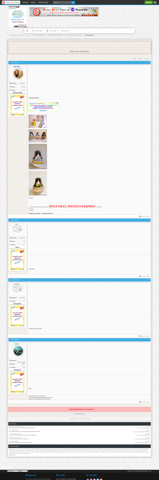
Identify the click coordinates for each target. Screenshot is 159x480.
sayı (100, 452)
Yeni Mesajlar (38, 31)
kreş (80, 450)
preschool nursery (49, 452)
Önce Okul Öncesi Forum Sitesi (140, 471)
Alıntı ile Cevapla (145, 216)
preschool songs (59, 452)
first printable (122, 449)
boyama (18, 449)
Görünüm (146, 58)
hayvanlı (32, 450)
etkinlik (96, 449)
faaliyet (110, 449)
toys (22, 453)
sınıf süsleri (113, 452)
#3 (149, 279)
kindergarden (68, 450)
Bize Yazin (130, 471)
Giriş (149, 2)
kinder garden (60, 450)
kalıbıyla (44, 450)
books (13, 449)
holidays (37, 450)
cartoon (28, 449)
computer (47, 449)
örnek (140, 450)
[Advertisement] (63, 22)
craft (56, 449)
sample (88, 452)
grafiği (10, 450)
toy (19, 453)
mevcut (113, 450)
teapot (132, 452)
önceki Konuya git (74, 418)
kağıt (55, 450)
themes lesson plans (144, 452)
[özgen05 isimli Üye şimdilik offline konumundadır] (17, 350)
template (137, 452)
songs (103, 452)
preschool (23, 452)
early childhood (72, 449)
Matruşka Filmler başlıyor (15, 437)
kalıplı (48, 450)
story (106, 452)
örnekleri (145, 450)
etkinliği (100, 449)
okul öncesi (132, 450)
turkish (28, 453)
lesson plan (88, 450)
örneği (10, 452)
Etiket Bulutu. (12, 455)
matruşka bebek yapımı (15, 434)
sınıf (109, 452)
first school (129, 449)
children (32, 449)
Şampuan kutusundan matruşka (17, 426)
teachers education (125, 452)
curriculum (60, 449)
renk (73, 452)
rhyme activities (78, 452)
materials (103, 450)
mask (99, 450)
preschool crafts (30, 452)
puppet (65, 452)
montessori (121, 450)
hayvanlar (27, 450)
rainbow (69, 452)
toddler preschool (13, 453)
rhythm (84, 452)
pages (14, 452)
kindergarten (75, 450)
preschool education (40, 452)
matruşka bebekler (13, 441)
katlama (52, 450)
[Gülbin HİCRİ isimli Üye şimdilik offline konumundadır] (17, 73)
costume (52, 449)
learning (83, 450)
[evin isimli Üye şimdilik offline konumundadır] (17, 229)
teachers (118, 452)
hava (23, 450)
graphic (15, 450)
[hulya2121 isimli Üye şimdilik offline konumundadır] (17, 289)
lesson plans (95, 450)
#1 (149, 62)
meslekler (108, 450)
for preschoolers (136, 449)
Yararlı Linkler (53, 31)
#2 (149, 219)
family (117, 449)
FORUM (26, 2)
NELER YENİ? (43, 2)
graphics (19, 450)
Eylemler (66, 31)
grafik (142, 449)
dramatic (66, 449)
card (21, 449)
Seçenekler (140, 58)
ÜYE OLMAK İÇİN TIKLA (79, 413)
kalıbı (40, 450)
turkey (24, 453)
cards (24, 449)
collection (37, 449)
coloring (42, 449)
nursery (127, 450)
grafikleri (146, 449)
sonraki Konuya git (85, 418)
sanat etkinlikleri (95, 452)
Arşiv (150, 471)
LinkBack (134, 58)
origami (137, 450)
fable (114, 449)
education (79, 449)
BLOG (34, 2)
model (116, 450)
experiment (105, 449)
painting (18, 452)
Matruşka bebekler (79, 51)
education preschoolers (88, 449)
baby (10, 449)
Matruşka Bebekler (13, 430)
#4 (149, 339)
